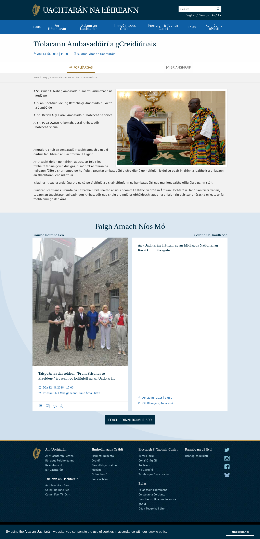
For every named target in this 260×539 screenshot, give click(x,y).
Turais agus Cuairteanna (154, 474)
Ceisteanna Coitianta (152, 494)
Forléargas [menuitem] (84, 68)
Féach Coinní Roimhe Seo (130, 420)
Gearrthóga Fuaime (104, 465)
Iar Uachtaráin (54, 469)
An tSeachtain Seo (57, 485)
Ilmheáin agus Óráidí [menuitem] (125, 27)
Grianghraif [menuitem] (181, 68)
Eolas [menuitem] (192, 27)
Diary (44, 77)
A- (213, 15)
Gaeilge (204, 15)
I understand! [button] (240, 531)
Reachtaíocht (53, 465)
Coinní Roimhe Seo (57, 490)
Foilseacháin (100, 479)
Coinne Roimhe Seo (48, 235)
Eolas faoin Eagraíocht (153, 490)
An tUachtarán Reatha (59, 456)
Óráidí (96, 460)
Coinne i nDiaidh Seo (211, 235)
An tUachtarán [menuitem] (57, 27)
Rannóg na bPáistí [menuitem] (214, 27)
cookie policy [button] (157, 531)
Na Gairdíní (146, 469)
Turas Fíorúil (147, 456)
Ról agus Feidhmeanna (59, 460)
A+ (219, 15)
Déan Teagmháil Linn (152, 508)
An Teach (144, 465)
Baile (36, 77)
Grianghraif (99, 474)
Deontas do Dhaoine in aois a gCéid (157, 501)
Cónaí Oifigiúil (148, 460)
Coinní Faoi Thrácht (57, 494)
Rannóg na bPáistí (196, 456)
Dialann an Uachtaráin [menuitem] (89, 27)
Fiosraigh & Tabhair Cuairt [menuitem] (163, 27)
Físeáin (96, 469)
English (191, 15)
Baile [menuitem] (37, 27)
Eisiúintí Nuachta (103, 456)
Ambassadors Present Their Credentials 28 (73, 77)
